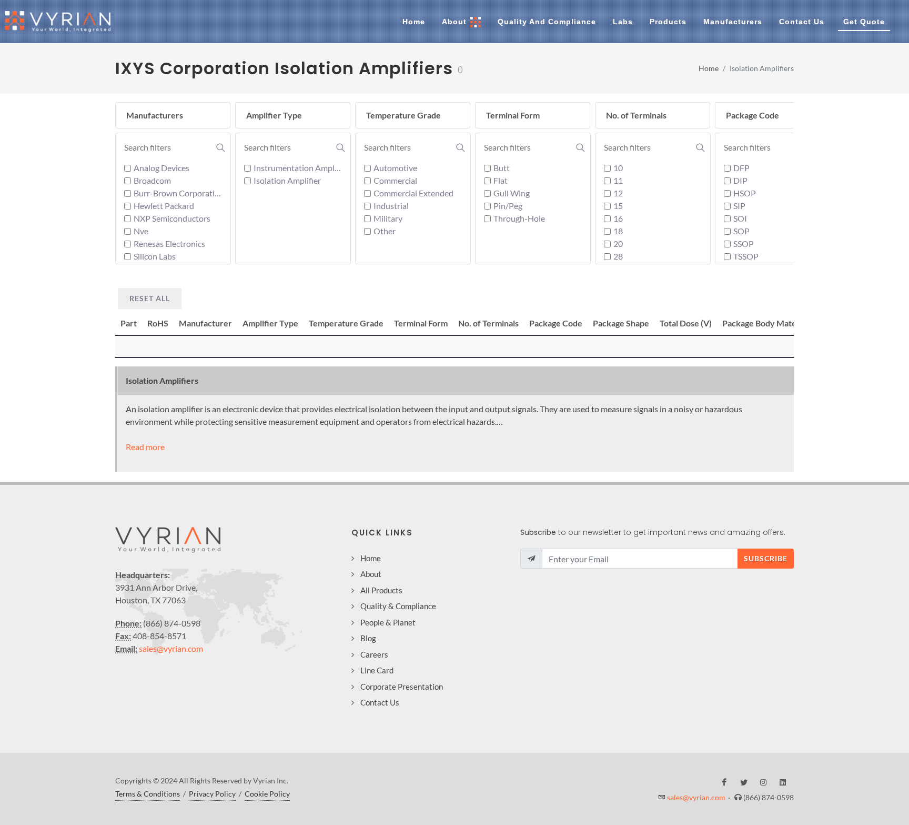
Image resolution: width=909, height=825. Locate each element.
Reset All (149, 298)
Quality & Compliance (398, 606)
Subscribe (765, 558)
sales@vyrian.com (171, 648)
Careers (374, 654)
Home (709, 68)
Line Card (376, 670)
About (370, 574)
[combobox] (174, 147)
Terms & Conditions (147, 793)
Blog (368, 638)
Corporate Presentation (401, 686)
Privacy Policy (212, 793)
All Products (381, 590)
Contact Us (379, 702)
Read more (145, 447)
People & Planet (388, 622)
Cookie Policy (267, 793)
